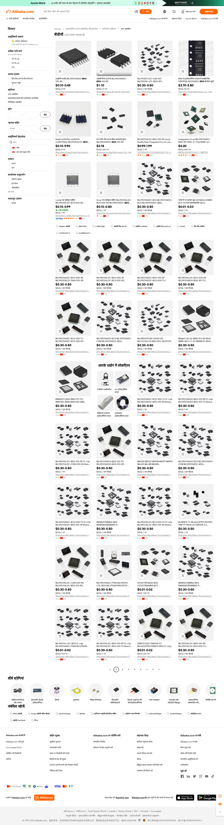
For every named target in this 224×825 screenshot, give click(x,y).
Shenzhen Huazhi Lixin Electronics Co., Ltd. (73, 152)
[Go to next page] (159, 669)
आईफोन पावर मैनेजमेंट (132, 714)
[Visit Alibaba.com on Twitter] (194, 776)
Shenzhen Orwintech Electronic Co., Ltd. (73, 91)
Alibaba (57, 29)
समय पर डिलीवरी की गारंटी (59, 753)
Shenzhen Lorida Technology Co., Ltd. (73, 215)
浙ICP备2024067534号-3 (190, 820)
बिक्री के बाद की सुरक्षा (58, 759)
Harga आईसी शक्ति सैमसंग (40, 714)
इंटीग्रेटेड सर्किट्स (109, 29)
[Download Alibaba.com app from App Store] (185, 798)
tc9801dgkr (100, 226)
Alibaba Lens (18, 797)
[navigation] (29, 349)
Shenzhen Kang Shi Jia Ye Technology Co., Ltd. (114, 91)
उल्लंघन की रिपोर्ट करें (145, 770)
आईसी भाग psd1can (163, 226)
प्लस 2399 (82, 226)
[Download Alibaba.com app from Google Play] (207, 798)
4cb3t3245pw (176, 714)
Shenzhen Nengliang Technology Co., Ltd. (155, 91)
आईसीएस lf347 (195, 714)
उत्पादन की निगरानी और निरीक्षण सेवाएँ (64, 765)
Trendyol (144, 811)
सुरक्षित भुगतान (55, 741)
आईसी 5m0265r (19, 720)
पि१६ (36, 720)
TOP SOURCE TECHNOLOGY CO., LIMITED (155, 152)
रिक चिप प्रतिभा (199, 226)
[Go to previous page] (110, 669)
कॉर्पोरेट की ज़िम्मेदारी (13, 753)
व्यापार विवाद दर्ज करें (144, 753)
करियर (8, 759)
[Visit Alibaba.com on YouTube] (206, 776)
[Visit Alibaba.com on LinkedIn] (188, 776)
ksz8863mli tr (85, 233)
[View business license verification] (139, 820)
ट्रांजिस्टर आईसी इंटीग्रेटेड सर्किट (105, 714)
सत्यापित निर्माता (99, 741)
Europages (156, 811)
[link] (220, 796)
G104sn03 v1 (64, 233)
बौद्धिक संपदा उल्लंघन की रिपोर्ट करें (149, 765)
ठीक (45, 114)
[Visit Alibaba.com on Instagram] (200, 776)
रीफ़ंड (139, 759)
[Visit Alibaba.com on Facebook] (182, 776)
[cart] (174, 12)
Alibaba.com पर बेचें (188, 741)
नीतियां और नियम (56, 770)
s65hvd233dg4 (155, 714)
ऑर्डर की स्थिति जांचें (188, 753)
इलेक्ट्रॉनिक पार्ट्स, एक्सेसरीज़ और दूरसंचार (82, 29)
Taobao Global (124, 811)
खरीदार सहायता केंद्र (145, 741)
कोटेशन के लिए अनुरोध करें (103, 747)
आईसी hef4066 (141, 226)
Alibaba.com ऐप (139, 797)
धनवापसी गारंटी (55, 747)
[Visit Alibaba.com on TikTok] (213, 776)
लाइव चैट (140, 747)
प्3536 (82, 714)
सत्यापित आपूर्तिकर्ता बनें (189, 759)
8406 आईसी (17, 714)
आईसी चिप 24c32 (120, 226)
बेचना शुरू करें (185, 747)
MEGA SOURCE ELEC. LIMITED (193, 152)
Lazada (112, 811)
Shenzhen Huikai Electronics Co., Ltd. (114, 152)
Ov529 (182, 226)
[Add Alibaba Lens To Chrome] (44, 798)
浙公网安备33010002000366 (162, 820)
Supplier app (122, 797)
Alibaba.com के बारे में (15, 735)
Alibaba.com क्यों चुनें (15, 741)
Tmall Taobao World (97, 811)
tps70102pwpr (65, 714)
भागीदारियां (184, 765)
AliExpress (68, 811)
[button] (136, 11)
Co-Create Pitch (14, 747)
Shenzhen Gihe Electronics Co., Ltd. (195, 91)
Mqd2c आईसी (64, 226)
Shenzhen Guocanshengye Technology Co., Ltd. (114, 213)
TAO (136, 811)
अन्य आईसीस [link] (126, 29)
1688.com (80, 811)
